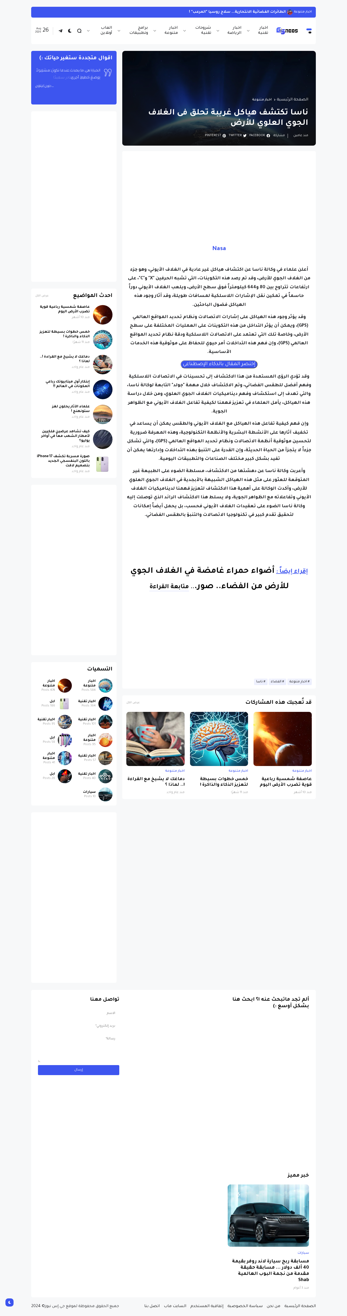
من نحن (273, 1306)
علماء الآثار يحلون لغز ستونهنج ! (71, 409)
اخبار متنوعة (171, 30)
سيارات (89, 792)
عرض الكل (133, 702)
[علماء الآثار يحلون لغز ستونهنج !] (103, 414)
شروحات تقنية (203, 30)
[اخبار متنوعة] (105, 686)
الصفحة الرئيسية (292, 100)
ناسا (259, 682)
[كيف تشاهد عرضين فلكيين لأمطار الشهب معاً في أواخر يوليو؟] (103, 439)
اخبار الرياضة (234, 30)
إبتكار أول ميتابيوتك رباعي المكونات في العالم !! (68, 384)
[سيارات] (105, 794)
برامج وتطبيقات (138, 30)
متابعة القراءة (169, 587)
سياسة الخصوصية (245, 1306)
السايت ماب (175, 1306)
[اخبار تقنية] (105, 704)
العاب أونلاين (106, 30)
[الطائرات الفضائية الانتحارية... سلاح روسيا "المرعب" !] (290, 12)
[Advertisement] (219, 193)
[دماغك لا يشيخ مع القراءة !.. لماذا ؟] (155, 739)
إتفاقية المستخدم (206, 1306)
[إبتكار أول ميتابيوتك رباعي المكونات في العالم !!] (103, 389)
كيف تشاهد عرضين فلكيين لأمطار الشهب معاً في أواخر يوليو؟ (65, 436)
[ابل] (65, 704)
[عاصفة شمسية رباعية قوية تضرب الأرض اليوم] (282, 739)
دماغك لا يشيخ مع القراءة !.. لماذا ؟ (156, 782)
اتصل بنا (152, 1306)
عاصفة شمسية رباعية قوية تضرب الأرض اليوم (286, 782)
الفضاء (276, 682)
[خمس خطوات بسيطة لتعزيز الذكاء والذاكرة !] (219, 739)
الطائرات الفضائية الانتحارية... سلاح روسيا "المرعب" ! (237, 12)
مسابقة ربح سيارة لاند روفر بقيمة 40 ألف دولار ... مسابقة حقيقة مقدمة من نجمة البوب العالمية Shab (270, 1271)
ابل (52, 701)
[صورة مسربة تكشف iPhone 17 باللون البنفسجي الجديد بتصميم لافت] (103, 464)
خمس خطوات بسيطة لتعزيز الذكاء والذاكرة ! (224, 782)
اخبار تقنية (263, 30)
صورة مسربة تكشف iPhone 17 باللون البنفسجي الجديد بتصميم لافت (63, 461)
